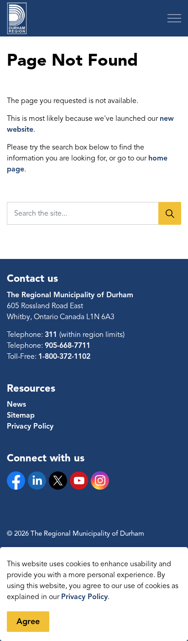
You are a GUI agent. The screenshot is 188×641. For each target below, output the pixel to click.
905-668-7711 (67, 345)
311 (52, 334)
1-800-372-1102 (64, 356)
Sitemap (21, 415)
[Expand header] (174, 18)
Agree (28, 621)
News (16, 404)
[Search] (169, 213)
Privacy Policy (84, 596)
